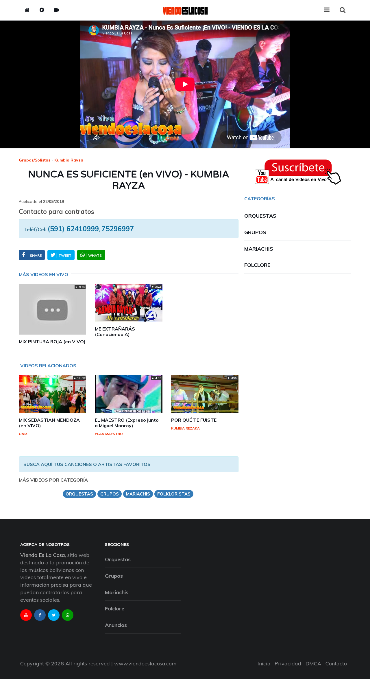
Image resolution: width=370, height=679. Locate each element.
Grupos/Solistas (34, 160)
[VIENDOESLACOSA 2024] (185, 10)
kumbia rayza (68, 160)
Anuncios (116, 625)
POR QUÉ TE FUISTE (194, 420)
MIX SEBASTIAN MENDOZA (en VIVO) (49, 422)
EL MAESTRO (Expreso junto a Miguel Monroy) (127, 422)
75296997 (117, 228)
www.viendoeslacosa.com (145, 663)
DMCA (313, 663)
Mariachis (258, 248)
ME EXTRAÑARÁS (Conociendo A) (115, 331)
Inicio (264, 663)
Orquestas (260, 215)
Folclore (257, 265)
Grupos (255, 232)
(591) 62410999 (73, 228)
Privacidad (288, 663)
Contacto (336, 663)
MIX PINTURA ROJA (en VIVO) (52, 341)
